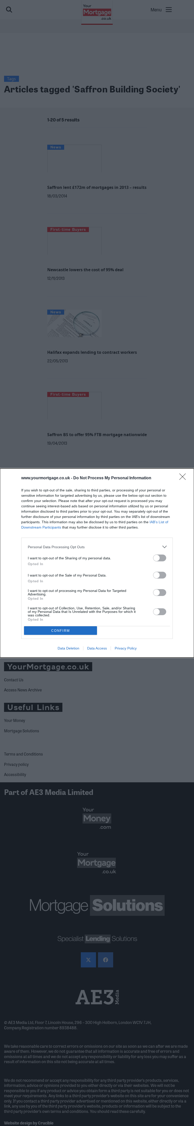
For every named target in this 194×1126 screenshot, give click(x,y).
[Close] (184, 478)
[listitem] (97, 546)
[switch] (159, 558)
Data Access (97, 648)
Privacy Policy (126, 648)
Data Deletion (68, 648)
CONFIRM (60, 631)
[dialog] (97, 563)
